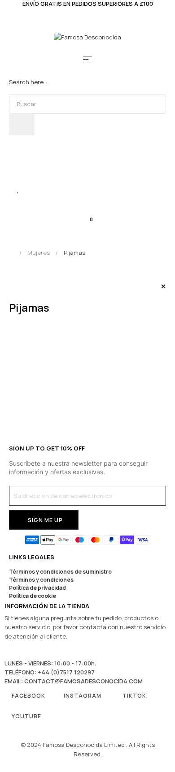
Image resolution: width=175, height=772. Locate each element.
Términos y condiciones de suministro (60, 571)
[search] (22, 124)
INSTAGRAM (82, 695)
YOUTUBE (26, 716)
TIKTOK (134, 695)
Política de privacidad (37, 588)
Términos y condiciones (41, 579)
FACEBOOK (28, 695)
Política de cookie (32, 596)
